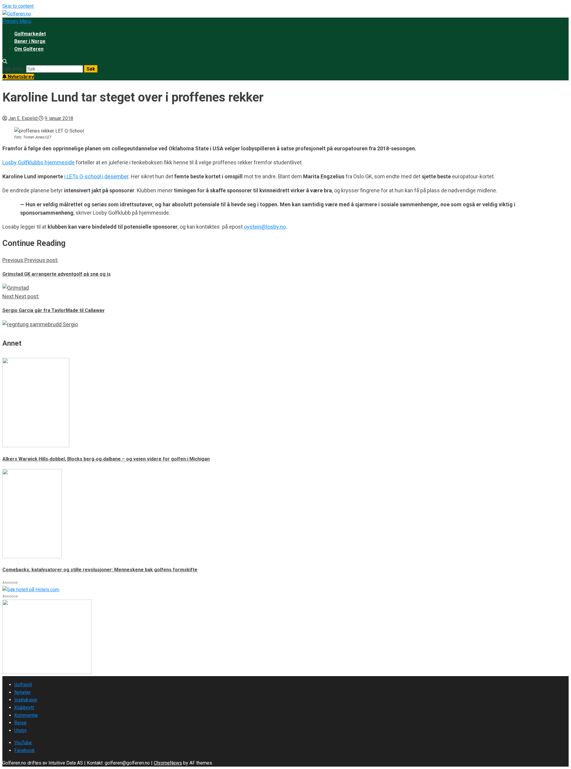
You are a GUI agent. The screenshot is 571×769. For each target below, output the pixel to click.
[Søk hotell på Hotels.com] (30, 589)
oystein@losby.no (265, 227)
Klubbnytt (24, 707)
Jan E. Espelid (23, 118)
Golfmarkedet (30, 34)
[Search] (4, 61)
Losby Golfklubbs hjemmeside (38, 162)
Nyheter (22, 692)
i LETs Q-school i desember (96, 176)
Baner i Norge (30, 41)
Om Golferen (28, 49)
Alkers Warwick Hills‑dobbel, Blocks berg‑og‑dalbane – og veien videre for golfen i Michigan (106, 459)
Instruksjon (25, 700)
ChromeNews (168, 763)
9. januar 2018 (59, 118)
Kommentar (26, 715)
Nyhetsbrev (20, 76)
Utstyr (20, 730)
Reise (20, 723)
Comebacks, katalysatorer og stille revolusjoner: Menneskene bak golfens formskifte (99, 570)
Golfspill (23, 684)
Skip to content (18, 6)
